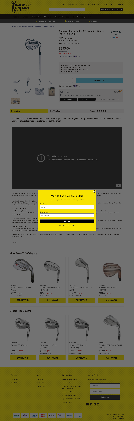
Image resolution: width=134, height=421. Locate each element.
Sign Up (67, 221)
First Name (43, 204)
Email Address (44, 212)
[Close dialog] (95, 191)
